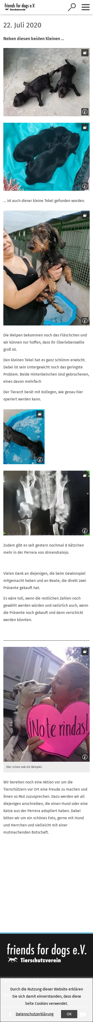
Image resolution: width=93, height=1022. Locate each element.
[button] (46, 82)
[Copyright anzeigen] (84, 110)
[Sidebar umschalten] (86, 7)
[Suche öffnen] (72, 7)
